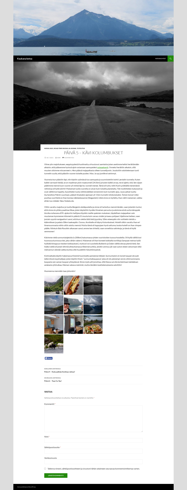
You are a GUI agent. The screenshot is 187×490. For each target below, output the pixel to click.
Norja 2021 (48, 148)
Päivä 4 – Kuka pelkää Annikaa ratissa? (59, 370)
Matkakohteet (160, 58)
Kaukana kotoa (24, 58)
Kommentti (49, 404)
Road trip (58, 148)
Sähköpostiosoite (52, 447)
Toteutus (81, 148)
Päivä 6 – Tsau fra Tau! (53, 379)
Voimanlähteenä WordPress (26, 487)
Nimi (47, 436)
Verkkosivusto (50, 458)
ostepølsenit (102, 167)
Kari (59, 158)
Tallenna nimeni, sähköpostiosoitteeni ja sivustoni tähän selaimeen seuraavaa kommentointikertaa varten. (94, 468)
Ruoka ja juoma (69, 148)
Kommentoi (69, 158)
